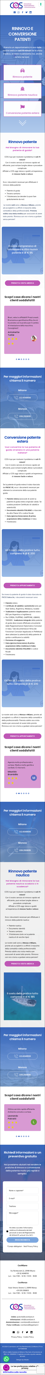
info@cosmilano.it (28, 1319)
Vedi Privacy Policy (31, 1246)
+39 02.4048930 (22, 1273)
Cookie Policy (28, 1337)
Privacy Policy (16, 1337)
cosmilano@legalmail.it (29, 1325)
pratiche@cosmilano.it (25, 1317)
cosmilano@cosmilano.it (29, 1322)
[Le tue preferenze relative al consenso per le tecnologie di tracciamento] (41, 4)
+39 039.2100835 (22, 1290)
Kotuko (26, 1360)
